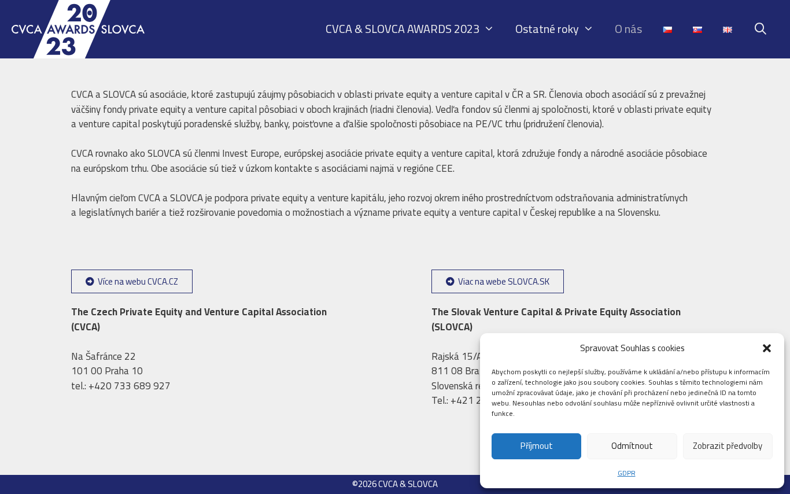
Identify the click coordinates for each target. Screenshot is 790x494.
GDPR (627, 473)
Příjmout (536, 445)
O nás (628, 28)
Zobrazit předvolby (727, 445)
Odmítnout (632, 445)
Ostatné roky (547, 28)
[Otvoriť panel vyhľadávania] (760, 29)
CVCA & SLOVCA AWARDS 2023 (402, 28)
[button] (767, 348)
